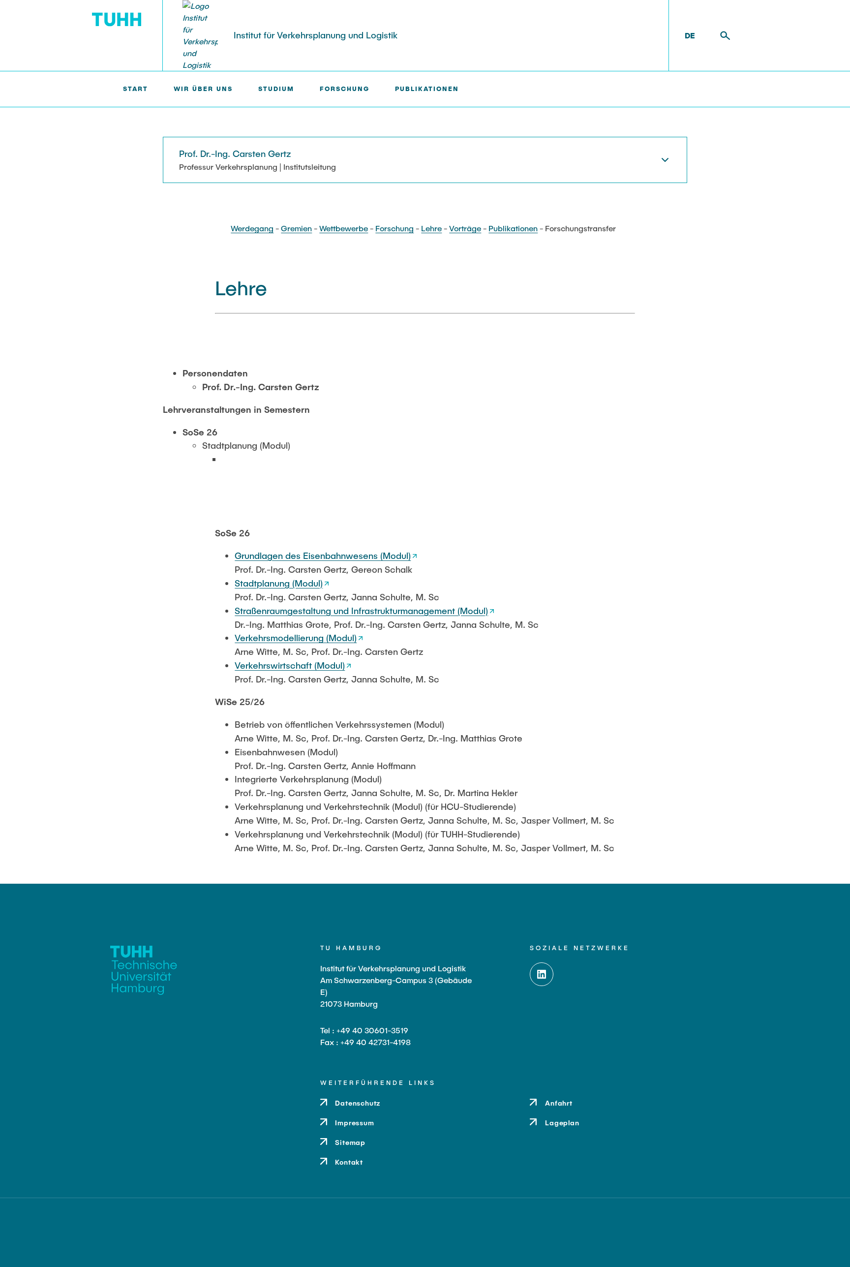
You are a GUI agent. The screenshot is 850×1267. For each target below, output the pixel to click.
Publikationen (513, 228)
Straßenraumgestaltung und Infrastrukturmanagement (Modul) (361, 610)
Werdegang (252, 228)
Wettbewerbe (343, 228)
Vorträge (465, 228)
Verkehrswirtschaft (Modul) (290, 665)
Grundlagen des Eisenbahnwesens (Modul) (323, 555)
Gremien (296, 228)
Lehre (431, 228)
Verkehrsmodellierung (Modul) (296, 637)
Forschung (394, 228)
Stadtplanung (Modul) (279, 583)
